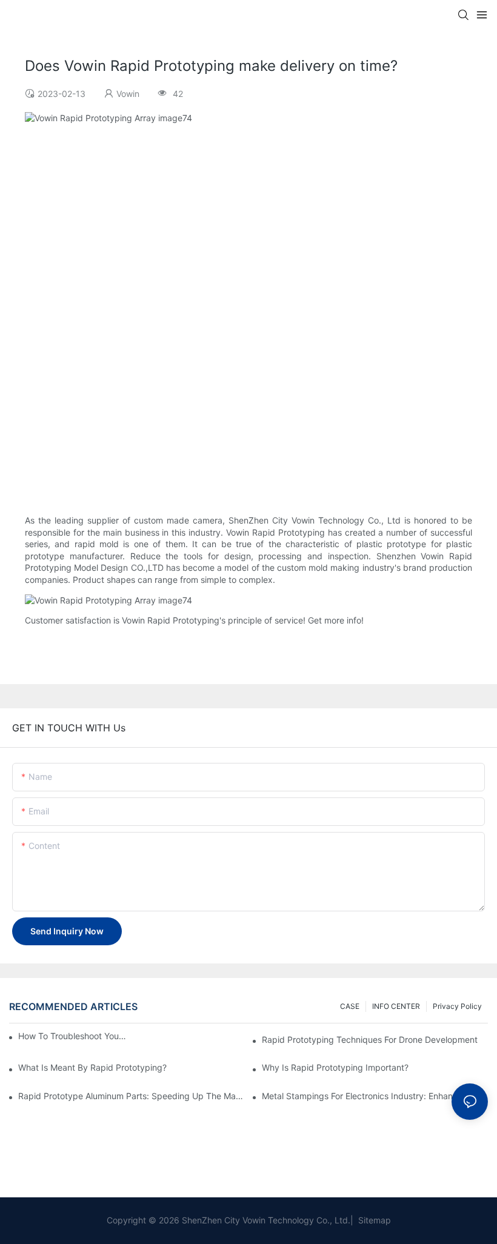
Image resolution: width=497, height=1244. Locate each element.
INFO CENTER (396, 1006)
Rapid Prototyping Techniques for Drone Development (370, 1039)
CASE (349, 1006)
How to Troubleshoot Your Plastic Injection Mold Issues (72, 1036)
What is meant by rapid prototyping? (92, 1067)
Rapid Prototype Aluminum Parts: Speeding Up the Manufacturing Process (131, 1096)
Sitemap (373, 1220)
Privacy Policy (457, 1006)
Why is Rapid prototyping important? (335, 1067)
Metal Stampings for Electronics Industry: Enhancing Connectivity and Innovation (375, 1096)
